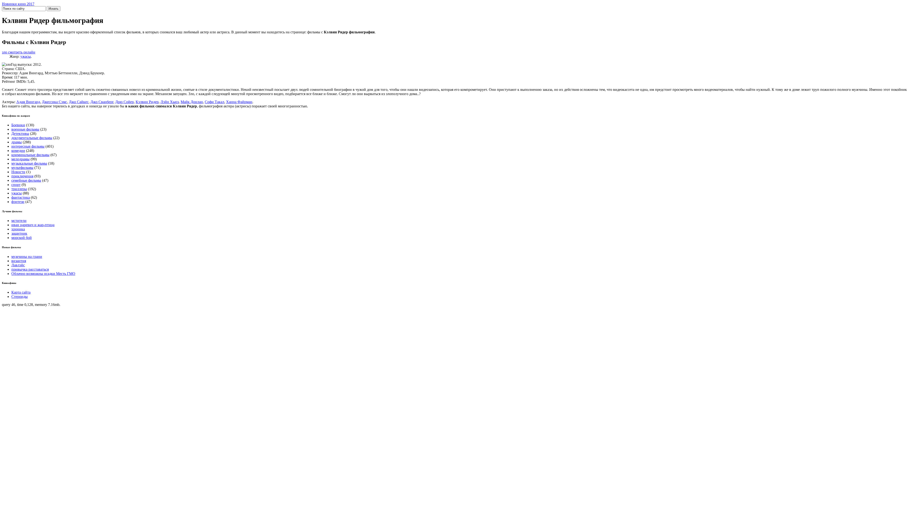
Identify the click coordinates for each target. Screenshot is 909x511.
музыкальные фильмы (29, 163)
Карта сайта (21, 292)
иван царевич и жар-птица (32, 225)
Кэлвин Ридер (147, 102)
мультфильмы (22, 168)
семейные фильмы (26, 180)
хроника (18, 229)
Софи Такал (214, 102)
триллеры (19, 189)
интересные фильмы (28, 146)
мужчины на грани (26, 257)
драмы (16, 142)
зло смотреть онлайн (18, 52)
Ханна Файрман (239, 102)
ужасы (25, 56)
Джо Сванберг (101, 102)
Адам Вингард (28, 102)
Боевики (18, 125)
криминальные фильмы (30, 155)
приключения (22, 176)
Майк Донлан (192, 102)
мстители (19, 221)
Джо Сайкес (79, 102)
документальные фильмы (31, 138)
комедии (18, 151)
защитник (19, 233)
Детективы (20, 134)
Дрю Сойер (124, 102)
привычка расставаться (30, 269)
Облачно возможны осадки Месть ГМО (43, 274)
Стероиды (19, 297)
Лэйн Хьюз (169, 102)
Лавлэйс (18, 265)
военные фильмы (25, 129)
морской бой (21, 238)
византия (18, 261)
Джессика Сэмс (54, 102)
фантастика (20, 197)
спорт (16, 185)
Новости (18, 172)
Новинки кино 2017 (18, 4)
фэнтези (17, 202)
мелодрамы (20, 159)
